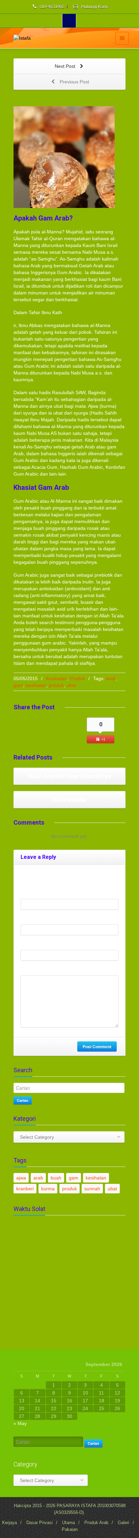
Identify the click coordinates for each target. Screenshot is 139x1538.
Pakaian (70, 1529)
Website (29, 944)
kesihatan (36, 685)
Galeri (123, 1522)
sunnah (92, 1188)
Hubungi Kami (94, 6)
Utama (68, 1522)
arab (111, 678)
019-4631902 (51, 6)
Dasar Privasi (39, 1522)
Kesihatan (56, 678)
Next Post (66, 66)
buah (56, 1177)
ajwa (21, 1177)
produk (56, 685)
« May (20, 1423)
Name (28, 894)
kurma (48, 1188)
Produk (77, 678)
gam (18, 685)
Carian (22, 1100)
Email (28, 919)
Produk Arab (96, 1522)
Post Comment (97, 1046)
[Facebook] (69, 20)
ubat (71, 685)
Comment (31, 970)
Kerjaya (9, 1522)
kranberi (25, 1188)
